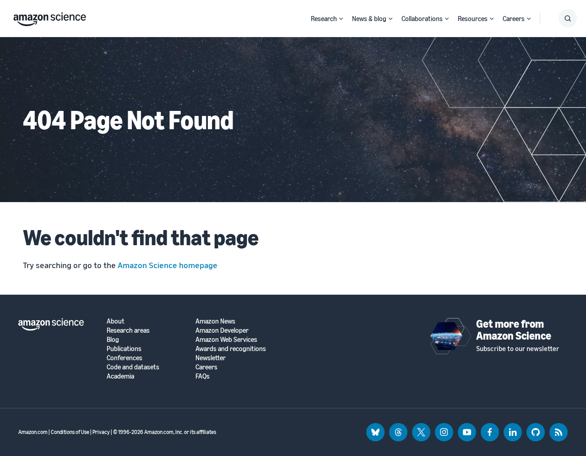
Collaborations (422, 18)
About (116, 321)
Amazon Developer (222, 330)
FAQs (202, 376)
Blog (113, 339)
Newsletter (210, 357)
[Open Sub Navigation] (341, 18)
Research (324, 18)
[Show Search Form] (568, 18)
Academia (120, 376)
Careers (514, 18)
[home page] (49, 17)
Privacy (101, 432)
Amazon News (215, 321)
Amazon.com (33, 432)
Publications (124, 348)
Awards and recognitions (230, 348)
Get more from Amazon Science (513, 329)
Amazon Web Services (226, 339)
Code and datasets (133, 366)
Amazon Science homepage (167, 265)
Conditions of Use (70, 432)
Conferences (124, 357)
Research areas (128, 330)
